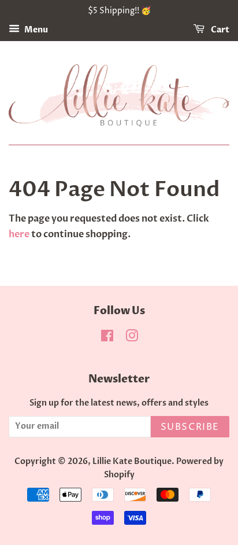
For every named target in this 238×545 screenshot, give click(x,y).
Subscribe (190, 427)
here (19, 234)
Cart (219, 29)
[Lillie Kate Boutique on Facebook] (107, 338)
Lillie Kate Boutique (132, 461)
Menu (35, 29)
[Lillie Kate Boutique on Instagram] (131, 338)
